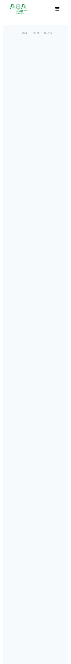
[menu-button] (57, 9)
